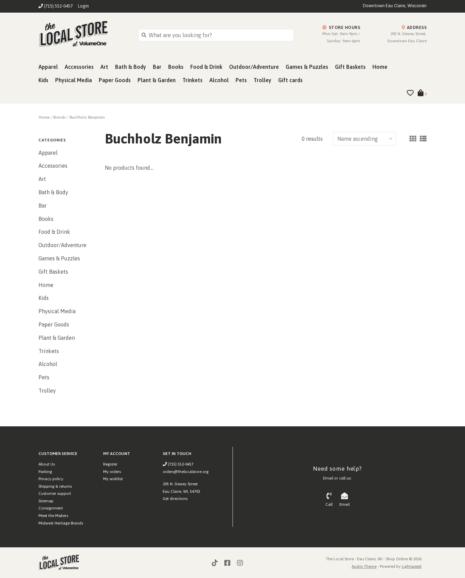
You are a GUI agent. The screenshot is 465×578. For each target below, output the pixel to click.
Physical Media (73, 80)
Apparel (48, 67)
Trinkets (192, 80)
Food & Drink (206, 67)
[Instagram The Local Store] (240, 563)
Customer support (54, 493)
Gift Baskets (350, 67)
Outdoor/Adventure (254, 67)
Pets (241, 80)
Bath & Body (130, 67)
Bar (157, 67)
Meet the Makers (53, 515)
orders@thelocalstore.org (186, 471)
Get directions (175, 498)
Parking (45, 471)
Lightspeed (411, 566)
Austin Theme (364, 566)
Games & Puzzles (307, 67)
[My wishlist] (410, 93)
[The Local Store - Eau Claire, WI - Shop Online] (83, 35)
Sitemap (45, 501)
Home (379, 67)
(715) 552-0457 (180, 464)
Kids (43, 80)
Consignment (50, 508)
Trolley (262, 80)
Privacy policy (50, 478)
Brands (59, 117)
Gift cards (290, 80)
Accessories (79, 67)
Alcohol (219, 80)
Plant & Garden (157, 80)
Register (110, 464)
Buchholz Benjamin (87, 117)
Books (175, 67)
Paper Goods (115, 80)
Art (104, 67)
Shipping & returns (55, 486)
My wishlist (113, 478)
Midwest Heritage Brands (60, 523)
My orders (112, 471)
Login (83, 6)
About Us (46, 464)
